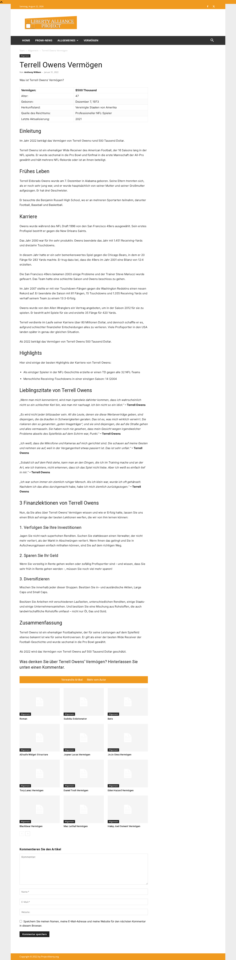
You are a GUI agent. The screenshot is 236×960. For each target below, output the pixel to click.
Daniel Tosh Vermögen (76, 790)
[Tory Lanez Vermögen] (40, 773)
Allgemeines (66, 40)
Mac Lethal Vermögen (76, 826)
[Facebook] (207, 6)
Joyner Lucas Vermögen (77, 754)
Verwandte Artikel (72, 679)
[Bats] (128, 702)
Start (22, 50)
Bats (110, 718)
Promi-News (43, 40)
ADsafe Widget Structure (34, 754)
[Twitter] (213, 6)
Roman (23, 718)
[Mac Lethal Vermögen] (84, 809)
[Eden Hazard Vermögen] (128, 773)
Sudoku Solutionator (75, 718)
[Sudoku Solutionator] (84, 702)
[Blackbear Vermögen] (40, 809)
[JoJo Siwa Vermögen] (128, 738)
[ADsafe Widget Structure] (40, 738)
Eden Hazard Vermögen (120, 790)
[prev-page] (22, 833)
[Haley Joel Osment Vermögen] (128, 809)
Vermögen (91, 40)
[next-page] (27, 833)
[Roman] (40, 702)
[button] (212, 40)
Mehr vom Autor (96, 679)
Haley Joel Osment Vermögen (124, 826)
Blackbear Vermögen (31, 826)
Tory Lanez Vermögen (31, 790)
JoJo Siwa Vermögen (119, 754)
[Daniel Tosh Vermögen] (84, 773)
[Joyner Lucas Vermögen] (84, 738)
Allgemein (33, 50)
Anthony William (32, 72)
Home (26, 40)
